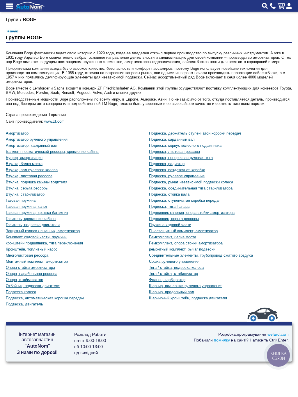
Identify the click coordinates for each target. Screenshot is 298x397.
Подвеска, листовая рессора (174, 151)
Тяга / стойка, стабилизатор (173, 273)
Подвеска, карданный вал (172, 139)
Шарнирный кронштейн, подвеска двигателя (188, 298)
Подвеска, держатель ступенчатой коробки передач (195, 133)
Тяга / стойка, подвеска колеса (176, 267)
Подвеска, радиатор (167, 164)
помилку (222, 340)
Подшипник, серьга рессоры (174, 219)
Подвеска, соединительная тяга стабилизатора (191, 188)
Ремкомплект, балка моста (172, 237)
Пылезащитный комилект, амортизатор (183, 231)
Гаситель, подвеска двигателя (33, 225)
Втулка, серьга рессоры (27, 188)
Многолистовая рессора (27, 255)
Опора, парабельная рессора (31, 273)
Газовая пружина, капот (26, 206)
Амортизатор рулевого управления (37, 139)
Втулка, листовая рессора (29, 176)
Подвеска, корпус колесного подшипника (185, 145)
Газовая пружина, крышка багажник (37, 212)
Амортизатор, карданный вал (31, 145)
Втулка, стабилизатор (25, 194)
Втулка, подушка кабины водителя (36, 182)
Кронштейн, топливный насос (32, 249)
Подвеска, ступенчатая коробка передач (185, 200)
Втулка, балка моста (24, 164)
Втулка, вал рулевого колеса (32, 170)
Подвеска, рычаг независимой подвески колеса (191, 182)
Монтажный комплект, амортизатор (37, 261)
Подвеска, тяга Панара (169, 206)
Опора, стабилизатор (24, 280)
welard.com (278, 334)
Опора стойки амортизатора (30, 267)
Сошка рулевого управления (174, 261)
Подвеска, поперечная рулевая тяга (181, 157)
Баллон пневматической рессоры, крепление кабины (52, 151)
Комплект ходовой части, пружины (36, 237)
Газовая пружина (21, 200)
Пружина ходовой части (170, 225)
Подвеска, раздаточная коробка (177, 170)
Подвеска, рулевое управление (177, 176)
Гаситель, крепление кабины (31, 219)
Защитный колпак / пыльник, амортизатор (43, 231)
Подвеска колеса (21, 292)
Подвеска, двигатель (24, 304)
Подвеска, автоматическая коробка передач (45, 298)
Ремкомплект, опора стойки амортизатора (186, 243)
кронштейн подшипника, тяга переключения (44, 243)
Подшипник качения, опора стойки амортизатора (192, 212)
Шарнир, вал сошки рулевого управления (185, 286)
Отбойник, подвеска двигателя (33, 286)
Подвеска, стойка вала (169, 194)
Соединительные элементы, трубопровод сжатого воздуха (201, 255)
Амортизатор (17, 133)
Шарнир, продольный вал (171, 292)
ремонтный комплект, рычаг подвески (182, 249)
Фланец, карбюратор (167, 280)
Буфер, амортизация (24, 157)
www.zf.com (54, 121)
